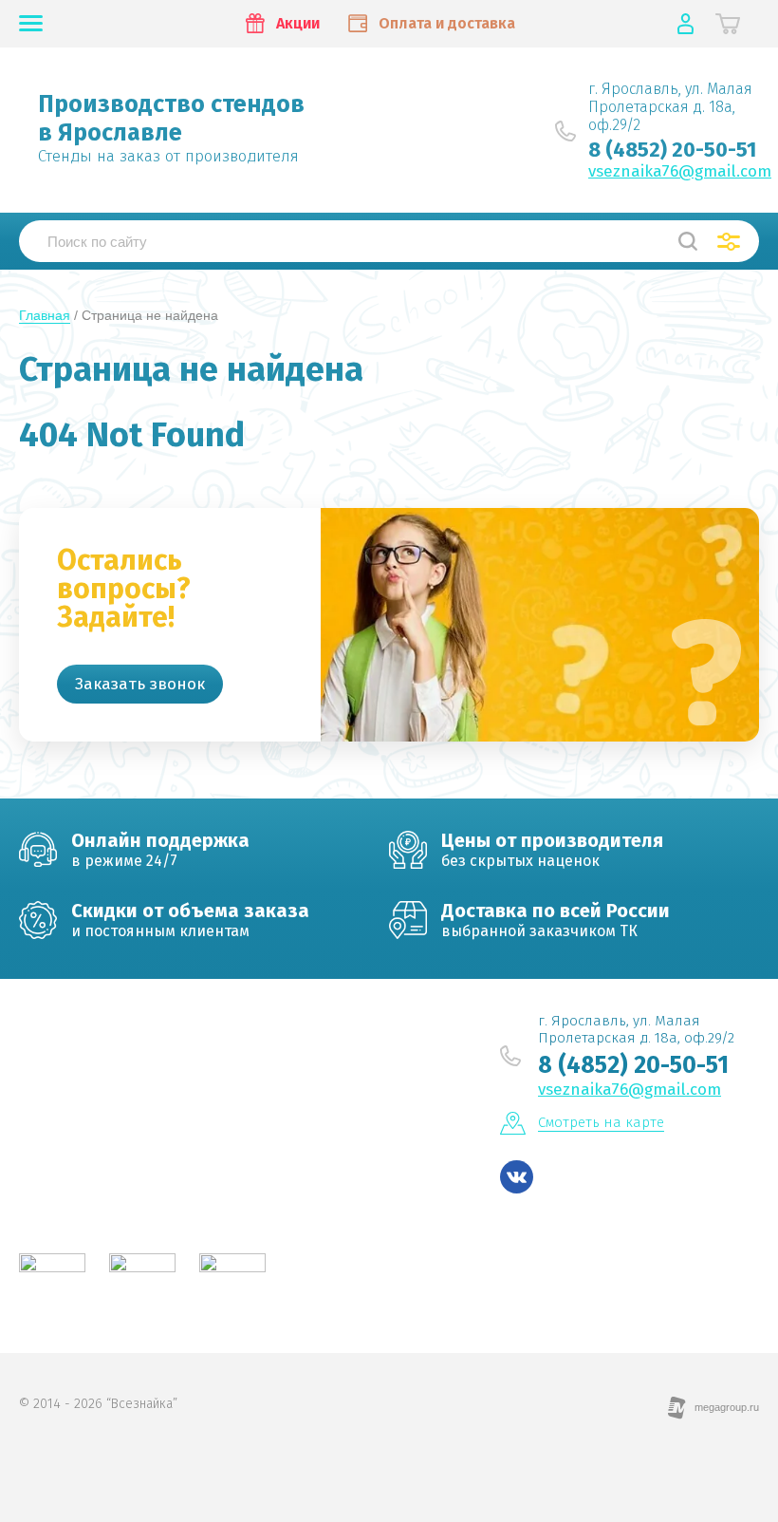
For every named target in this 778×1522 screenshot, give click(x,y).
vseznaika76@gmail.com (679, 171)
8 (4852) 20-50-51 (672, 149)
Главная (44, 315)
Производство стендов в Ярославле (171, 118)
